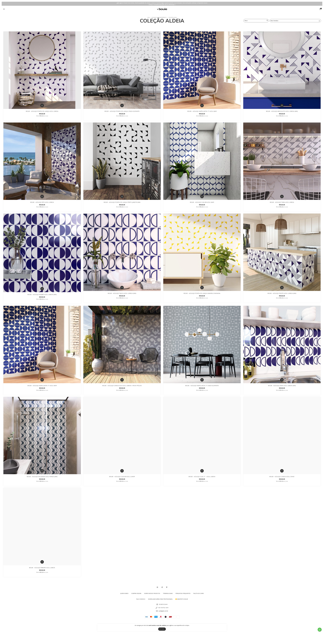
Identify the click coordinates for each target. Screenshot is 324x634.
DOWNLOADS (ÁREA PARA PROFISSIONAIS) (160, 599)
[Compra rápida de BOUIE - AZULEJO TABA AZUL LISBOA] (282, 196)
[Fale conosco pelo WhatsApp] (319, 629)
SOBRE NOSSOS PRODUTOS (152, 593)
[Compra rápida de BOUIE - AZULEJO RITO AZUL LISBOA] (42, 196)
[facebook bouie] (162, 587)
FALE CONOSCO (140, 599)
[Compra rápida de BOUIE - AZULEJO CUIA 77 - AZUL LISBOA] (202, 471)
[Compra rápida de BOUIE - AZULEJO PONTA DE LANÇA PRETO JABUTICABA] (122, 196)
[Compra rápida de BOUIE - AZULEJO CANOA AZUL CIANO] (282, 471)
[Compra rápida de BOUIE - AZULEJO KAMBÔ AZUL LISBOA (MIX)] (42, 288)
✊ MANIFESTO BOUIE (181, 599)
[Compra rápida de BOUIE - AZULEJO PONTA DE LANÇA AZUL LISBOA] (42, 105)
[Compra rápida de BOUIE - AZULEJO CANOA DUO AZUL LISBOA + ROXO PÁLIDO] (122, 380)
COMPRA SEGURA (136, 593)
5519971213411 (163, 604)
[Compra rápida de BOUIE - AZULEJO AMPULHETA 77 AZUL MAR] (202, 105)
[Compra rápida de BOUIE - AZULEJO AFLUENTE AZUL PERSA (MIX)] (42, 471)
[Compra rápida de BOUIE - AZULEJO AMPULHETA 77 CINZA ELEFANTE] (202, 380)
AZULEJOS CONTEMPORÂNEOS (159, 17)
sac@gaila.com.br (163, 611)
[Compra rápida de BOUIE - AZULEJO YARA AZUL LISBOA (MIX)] (282, 380)
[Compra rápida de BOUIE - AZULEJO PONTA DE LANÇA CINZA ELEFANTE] (122, 105)
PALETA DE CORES (198, 593)
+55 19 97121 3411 (163, 607)
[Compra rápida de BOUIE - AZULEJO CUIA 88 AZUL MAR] (202, 196)
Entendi (162, 629)
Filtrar (246, 20)
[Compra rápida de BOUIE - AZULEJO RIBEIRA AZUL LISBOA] (42, 562)
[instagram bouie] (157, 587)
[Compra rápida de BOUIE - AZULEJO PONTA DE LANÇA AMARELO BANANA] (202, 287)
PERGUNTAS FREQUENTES (183, 593)
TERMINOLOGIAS (168, 593)
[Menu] (4, 9)
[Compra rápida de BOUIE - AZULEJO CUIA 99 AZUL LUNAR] (122, 471)
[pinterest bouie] (167, 587)
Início (148, 17)
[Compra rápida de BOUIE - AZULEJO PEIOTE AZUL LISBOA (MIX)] (282, 287)
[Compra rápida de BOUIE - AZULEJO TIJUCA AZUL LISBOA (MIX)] (122, 287)
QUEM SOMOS (124, 593)
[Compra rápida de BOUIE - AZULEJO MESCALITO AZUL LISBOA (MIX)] (282, 105)
